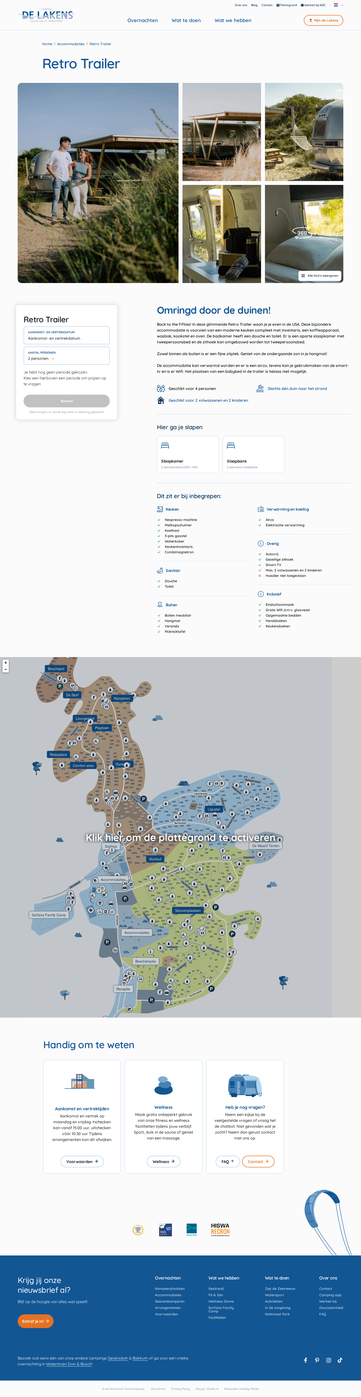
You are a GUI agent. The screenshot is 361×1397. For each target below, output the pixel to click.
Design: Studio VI (207, 1389)
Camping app (330, 1295)
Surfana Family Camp (221, 1309)
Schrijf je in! (33, 1321)
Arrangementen (168, 1307)
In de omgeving (278, 1307)
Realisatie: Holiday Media (241, 1389)
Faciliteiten (217, 1317)
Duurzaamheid (331, 1307)
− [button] (5, 669)
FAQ (225, 1161)
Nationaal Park (277, 1314)
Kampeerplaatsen (170, 1288)
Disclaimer (158, 1389)
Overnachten (142, 20)
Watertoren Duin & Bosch (69, 1363)
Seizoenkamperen (169, 1301)
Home (47, 44)
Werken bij (328, 1301)
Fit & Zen (215, 1295)
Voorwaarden (79, 1161)
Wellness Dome (221, 1301)
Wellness (161, 1161)
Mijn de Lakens (326, 20)
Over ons (241, 5)
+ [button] (5, 662)
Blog (254, 5)
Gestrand (216, 1288)
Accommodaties (71, 44)
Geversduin (118, 1358)
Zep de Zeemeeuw (280, 1288)
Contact (267, 5)
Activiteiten (274, 1301)
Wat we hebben (233, 20)
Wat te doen (186, 20)
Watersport (274, 1295)
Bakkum (140, 1358)
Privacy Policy (180, 1389)
